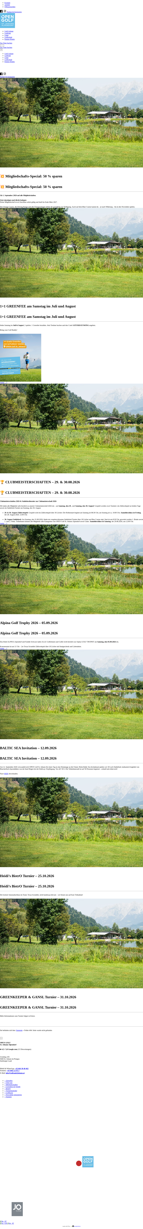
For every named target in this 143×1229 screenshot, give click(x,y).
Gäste (6, 35)
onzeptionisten (76, 1226)
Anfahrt (7, 5)
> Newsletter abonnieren (13, 1095)
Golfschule (8, 37)
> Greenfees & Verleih (12, 1087)
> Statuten (8, 1097)
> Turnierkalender (10, 1091)
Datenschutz (82, 1219)
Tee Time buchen (6, 43)
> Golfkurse (8, 1093)
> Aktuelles (8, 1081)
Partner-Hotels (9, 39)
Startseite (19, 1030)
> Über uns (8, 1083)
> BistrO (7, 1089)
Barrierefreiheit (93, 1219)
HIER (6, 774)
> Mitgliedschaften (11, 1085)
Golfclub (7, 33)
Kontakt (7, 3)
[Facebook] (1, 12)
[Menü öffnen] (2, 45)
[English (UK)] (3, 1223)
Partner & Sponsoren (14, 12)
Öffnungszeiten (9, 7)
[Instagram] (5, 12)
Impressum (73, 1219)
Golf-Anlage (8, 31)
